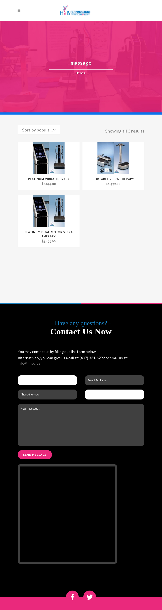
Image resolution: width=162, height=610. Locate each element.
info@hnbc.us (29, 363)
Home (79, 73)
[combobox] (39, 129)
